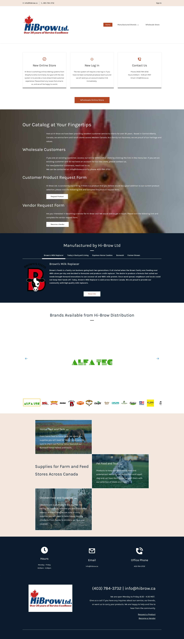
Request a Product (146, 614)
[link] (35, 263)
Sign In (158, 3)
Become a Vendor (147, 618)
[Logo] (46, 24)
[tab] (53, 255)
